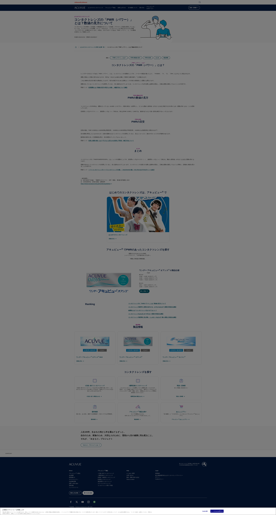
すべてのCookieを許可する (217, 511)
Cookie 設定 (205, 511)
